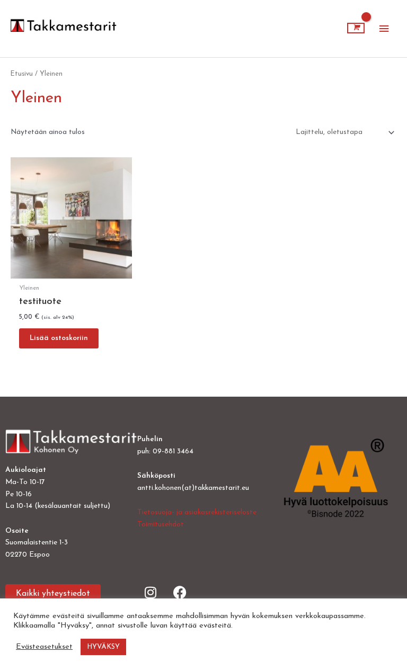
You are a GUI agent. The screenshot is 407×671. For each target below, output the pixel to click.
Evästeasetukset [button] (44, 647)
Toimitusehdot (160, 524)
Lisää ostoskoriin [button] (59, 338)
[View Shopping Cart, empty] (356, 28)
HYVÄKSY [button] (103, 646)
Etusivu (22, 74)
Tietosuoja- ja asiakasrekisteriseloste (196, 512)
